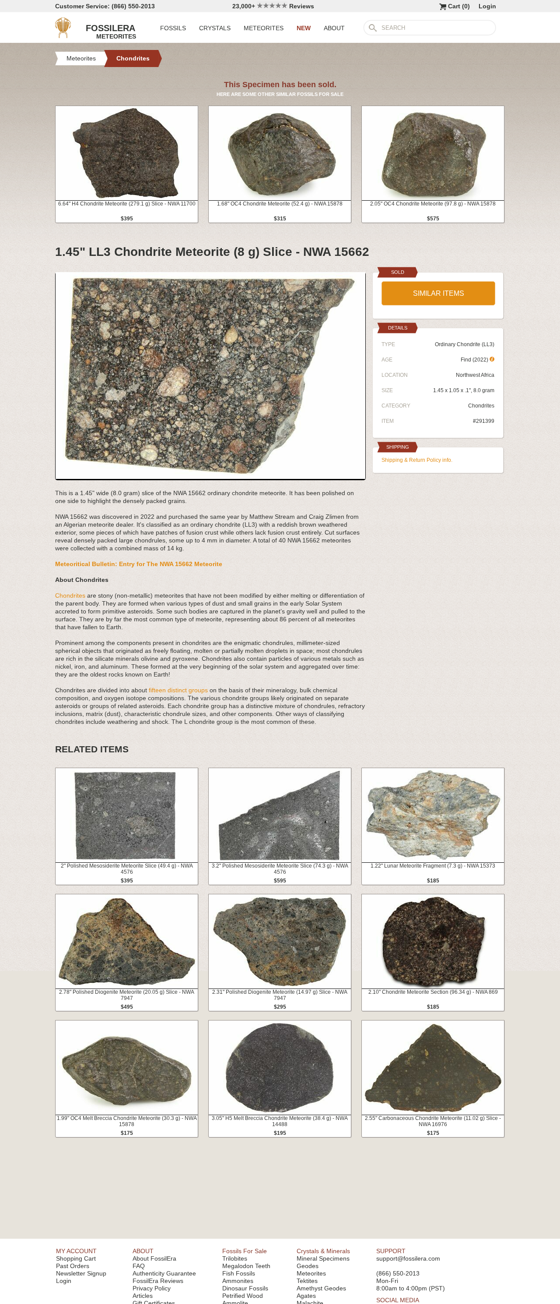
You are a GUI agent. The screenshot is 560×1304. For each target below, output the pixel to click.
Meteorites (311, 1273)
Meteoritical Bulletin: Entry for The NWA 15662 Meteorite (138, 563)
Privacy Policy (152, 1288)
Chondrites (70, 595)
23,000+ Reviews (273, 6)
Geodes (307, 1265)
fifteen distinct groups (178, 690)
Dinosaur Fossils (245, 1288)
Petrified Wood (242, 1295)
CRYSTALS (215, 28)
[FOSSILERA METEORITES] (63, 35)
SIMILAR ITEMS (438, 293)
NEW (304, 28)
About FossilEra (154, 1258)
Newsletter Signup (81, 1273)
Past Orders (72, 1265)
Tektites (307, 1280)
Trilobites (234, 1258)
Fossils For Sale (244, 1250)
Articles (143, 1295)
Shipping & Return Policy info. (417, 460)
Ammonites (237, 1280)
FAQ (139, 1265)
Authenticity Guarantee (164, 1273)
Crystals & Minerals (323, 1250)
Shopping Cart (76, 1258)
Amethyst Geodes (321, 1288)
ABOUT (334, 28)
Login (487, 6)
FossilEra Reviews (158, 1280)
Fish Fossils (238, 1273)
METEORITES (264, 28)
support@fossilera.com (408, 1258)
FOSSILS (173, 28)
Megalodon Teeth (246, 1265)
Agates (306, 1295)
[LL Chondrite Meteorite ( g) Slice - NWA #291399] (210, 476)
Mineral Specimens (323, 1258)
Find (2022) (475, 360)
